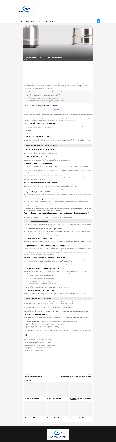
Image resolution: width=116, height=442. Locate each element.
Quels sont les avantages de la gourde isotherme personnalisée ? (37, 339)
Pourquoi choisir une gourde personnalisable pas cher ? (35, 348)
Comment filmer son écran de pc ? (54, 398)
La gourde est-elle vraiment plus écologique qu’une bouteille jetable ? (38, 337)
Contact (51, 21)
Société (32, 21)
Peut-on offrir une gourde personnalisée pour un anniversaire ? (37, 344)
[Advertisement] (78, 9)
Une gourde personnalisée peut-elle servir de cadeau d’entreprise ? (38, 342)
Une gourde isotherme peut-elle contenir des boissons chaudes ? (37, 347)
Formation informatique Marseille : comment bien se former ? (76, 376)
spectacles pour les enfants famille (33, 376)
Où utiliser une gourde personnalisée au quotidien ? (34, 350)
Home (18, 21)
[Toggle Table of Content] (60, 110)
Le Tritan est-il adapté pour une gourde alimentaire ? (35, 341)
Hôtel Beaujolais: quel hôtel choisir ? (32, 398)
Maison (45, 21)
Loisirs (39, 21)
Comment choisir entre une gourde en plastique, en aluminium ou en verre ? (40, 345)
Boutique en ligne (25, 21)
